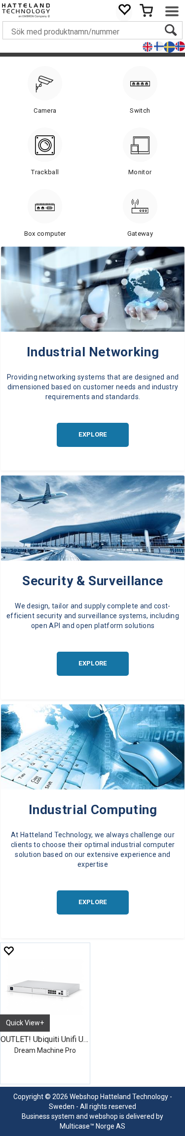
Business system (48, 1116)
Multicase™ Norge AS (92, 1126)
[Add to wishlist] (8, 950)
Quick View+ (25, 1023)
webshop (103, 1116)
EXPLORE (92, 434)
